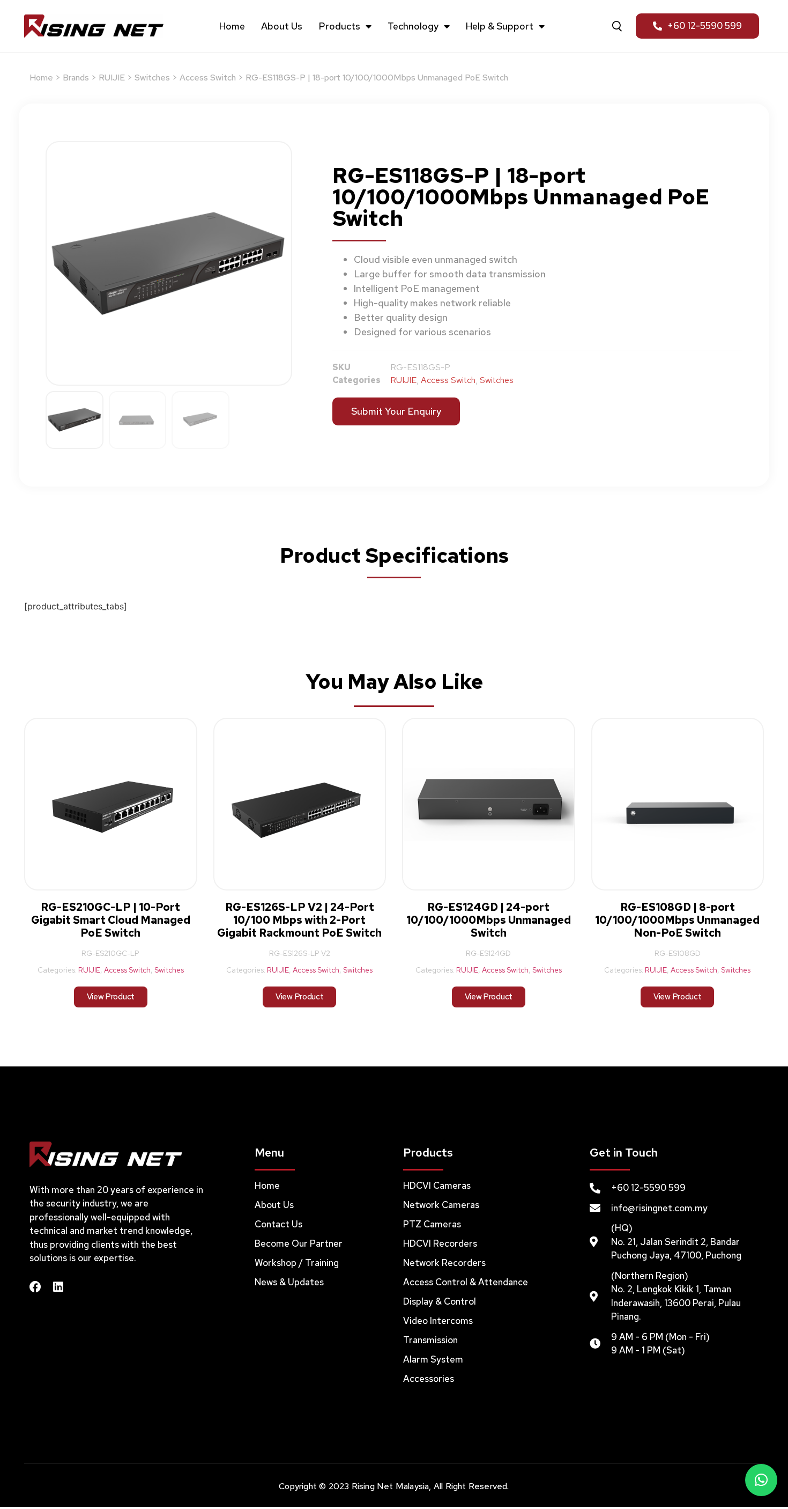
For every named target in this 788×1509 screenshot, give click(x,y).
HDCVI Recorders (440, 1243)
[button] (761, 1480)
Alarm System (433, 1359)
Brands (76, 77)
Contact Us (278, 1224)
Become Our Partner (299, 1243)
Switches (152, 77)
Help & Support (499, 26)
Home (232, 26)
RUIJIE (112, 77)
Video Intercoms (438, 1321)
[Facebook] (35, 1287)
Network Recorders (444, 1263)
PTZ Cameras (432, 1224)
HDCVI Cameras (437, 1185)
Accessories (428, 1379)
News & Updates (289, 1282)
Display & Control (439, 1301)
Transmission (430, 1340)
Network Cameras (441, 1205)
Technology (413, 26)
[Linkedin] (58, 1287)
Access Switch (208, 77)
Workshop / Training (297, 1263)
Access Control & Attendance (465, 1282)
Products (339, 26)
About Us (281, 26)
